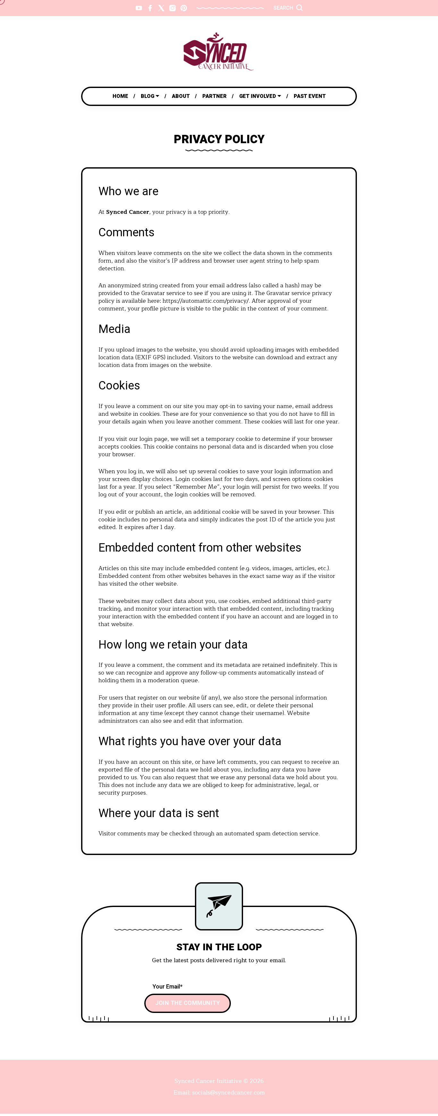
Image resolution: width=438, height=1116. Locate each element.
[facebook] (150, 8)
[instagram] (172, 8)
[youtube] (139, 8)
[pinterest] (184, 8)
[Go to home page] (219, 51)
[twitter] (161, 8)
